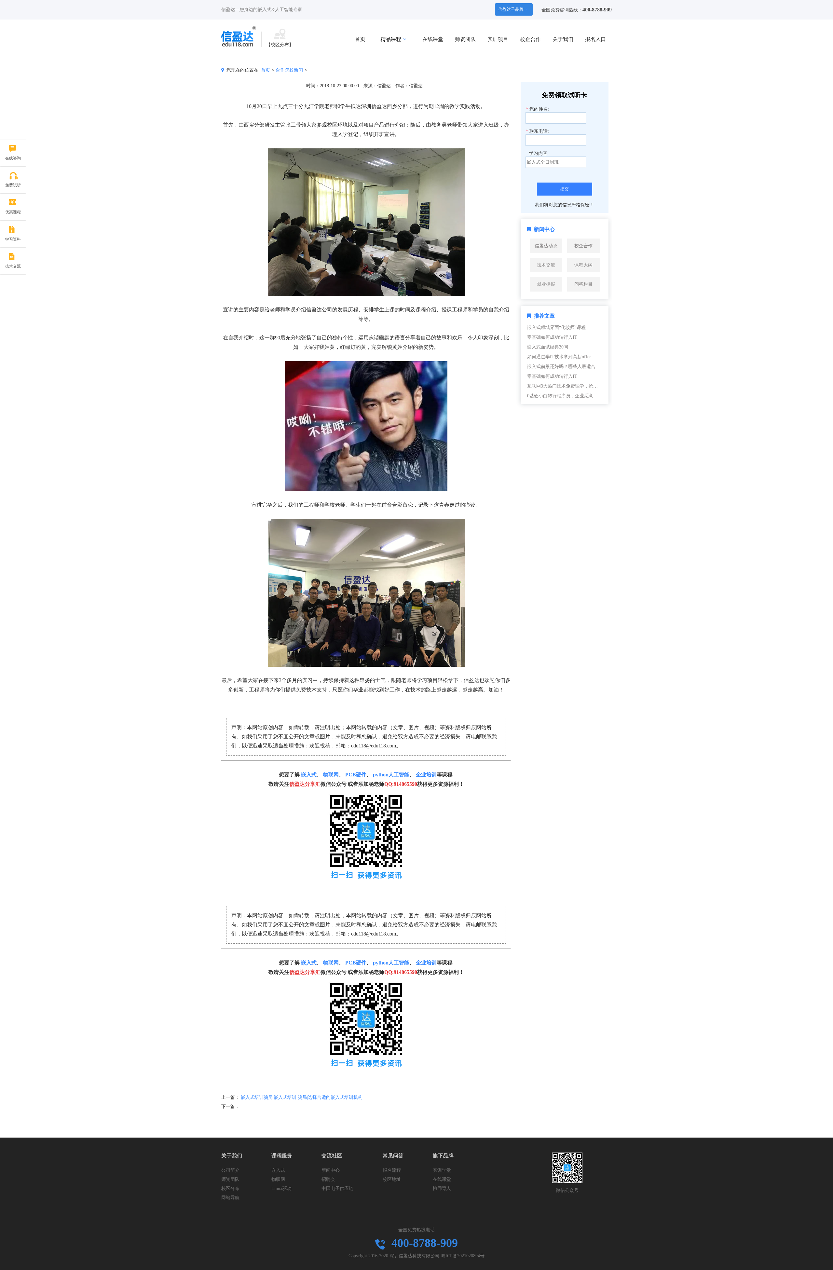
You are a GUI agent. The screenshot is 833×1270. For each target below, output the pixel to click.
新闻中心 (330, 1170)
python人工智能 (391, 774)
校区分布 (230, 1188)
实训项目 (497, 39)
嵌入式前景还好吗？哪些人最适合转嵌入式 (570, 366)
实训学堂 (442, 1170)
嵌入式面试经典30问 (547, 347)
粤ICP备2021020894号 (463, 1255)
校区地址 (392, 1179)
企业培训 (426, 774)
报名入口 (595, 39)
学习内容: (539, 153)
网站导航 (230, 1197)
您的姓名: (537, 109)
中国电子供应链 (337, 1188)
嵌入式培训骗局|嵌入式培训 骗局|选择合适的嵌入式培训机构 (301, 1097)
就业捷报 (546, 284)
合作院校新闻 (289, 70)
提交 (564, 188)
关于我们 (563, 39)
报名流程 (392, 1170)
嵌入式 (309, 774)
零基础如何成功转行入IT (552, 337)
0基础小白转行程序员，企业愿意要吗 (564, 395)
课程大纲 (583, 265)
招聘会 (328, 1179)
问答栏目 (583, 284)
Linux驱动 (281, 1188)
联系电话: (537, 131)
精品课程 (390, 39)
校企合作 (530, 39)
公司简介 (230, 1170)
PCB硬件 (355, 774)
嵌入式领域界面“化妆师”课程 (556, 327)
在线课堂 (432, 39)
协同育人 (442, 1188)
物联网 (331, 774)
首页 (360, 39)
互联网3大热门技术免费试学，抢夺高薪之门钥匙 (576, 386)
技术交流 (546, 265)
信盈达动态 (546, 245)
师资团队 (465, 39)
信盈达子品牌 (511, 9)
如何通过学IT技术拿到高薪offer (559, 356)
